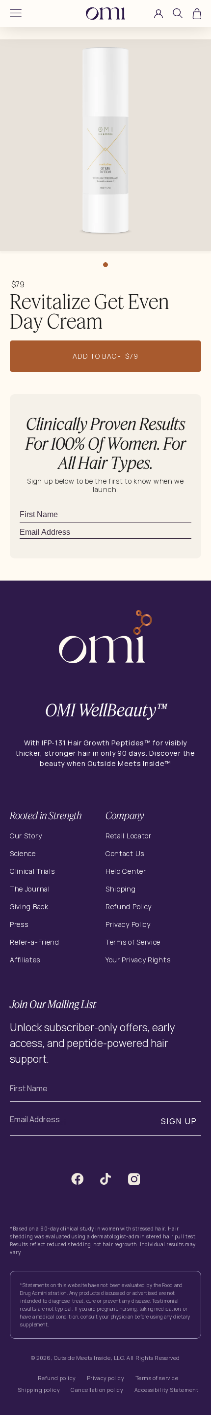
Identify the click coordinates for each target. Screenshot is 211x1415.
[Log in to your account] (158, 13)
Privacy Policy (128, 924)
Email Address (35, 1119)
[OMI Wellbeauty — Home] (105, 13)
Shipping (121, 888)
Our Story (26, 835)
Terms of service (157, 1378)
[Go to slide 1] (105, 265)
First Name (29, 1088)
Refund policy (57, 1378)
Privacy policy (106, 1378)
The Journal (30, 888)
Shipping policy (39, 1389)
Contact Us (125, 853)
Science (23, 853)
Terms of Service (133, 942)
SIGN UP (179, 1121)
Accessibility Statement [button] (166, 1389)
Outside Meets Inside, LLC (89, 1357)
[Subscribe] (188, 532)
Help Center (126, 871)
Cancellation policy (97, 1389)
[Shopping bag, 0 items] (196, 13)
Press (19, 924)
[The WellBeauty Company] (105, 638)
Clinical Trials (32, 871)
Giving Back (29, 906)
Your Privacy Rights (138, 960)
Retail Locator (129, 835)
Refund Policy (129, 906)
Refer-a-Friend (34, 942)
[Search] (178, 15)
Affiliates (25, 959)
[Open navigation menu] (16, 13)
